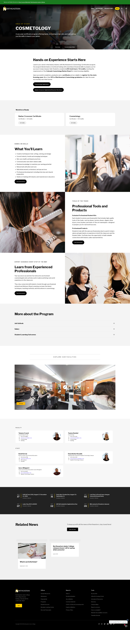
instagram (101, 624)
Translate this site (95, 615)
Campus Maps (94, 604)
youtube (108, 624)
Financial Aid (44, 599)
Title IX (68, 593)
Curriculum (22, 122)
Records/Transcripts (46, 610)
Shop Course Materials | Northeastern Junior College (32, 2)
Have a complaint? (96, 610)
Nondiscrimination (70, 596)
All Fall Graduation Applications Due (66, 504)
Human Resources (45, 593)
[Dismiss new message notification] (127, 620)
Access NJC (99, 8)
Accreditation (69, 599)
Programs (43, 602)
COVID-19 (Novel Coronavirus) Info (75, 604)
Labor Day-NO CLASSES (30, 504)
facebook (99, 624)
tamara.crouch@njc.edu (26, 437)
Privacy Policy (69, 610)
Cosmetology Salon (70, 47)
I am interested (20, 181)
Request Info (109, 8)
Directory (93, 602)
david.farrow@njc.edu (26, 458)
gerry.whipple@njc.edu (26, 472)
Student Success (45, 604)
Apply (117, 8)
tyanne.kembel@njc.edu (75, 437)
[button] (126, 8)
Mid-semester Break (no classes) (99, 504)
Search (122, 8)
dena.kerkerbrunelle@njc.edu (77, 458)
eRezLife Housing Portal (97, 596)
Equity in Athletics (70, 607)
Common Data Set (70, 602)
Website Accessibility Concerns (99, 612)
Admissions (44, 596)
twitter (104, 624)
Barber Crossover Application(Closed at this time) (48, 90)
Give (92, 8)
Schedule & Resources (97, 599)
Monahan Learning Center (47, 607)
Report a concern (95, 607)
